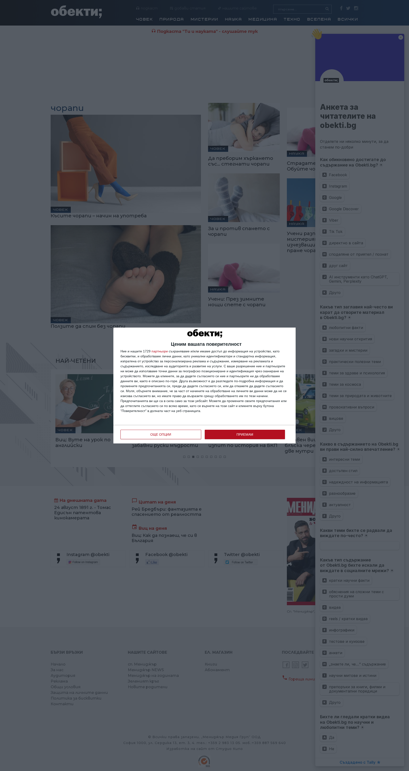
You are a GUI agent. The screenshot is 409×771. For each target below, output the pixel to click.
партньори (159, 351)
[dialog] (204, 385)
